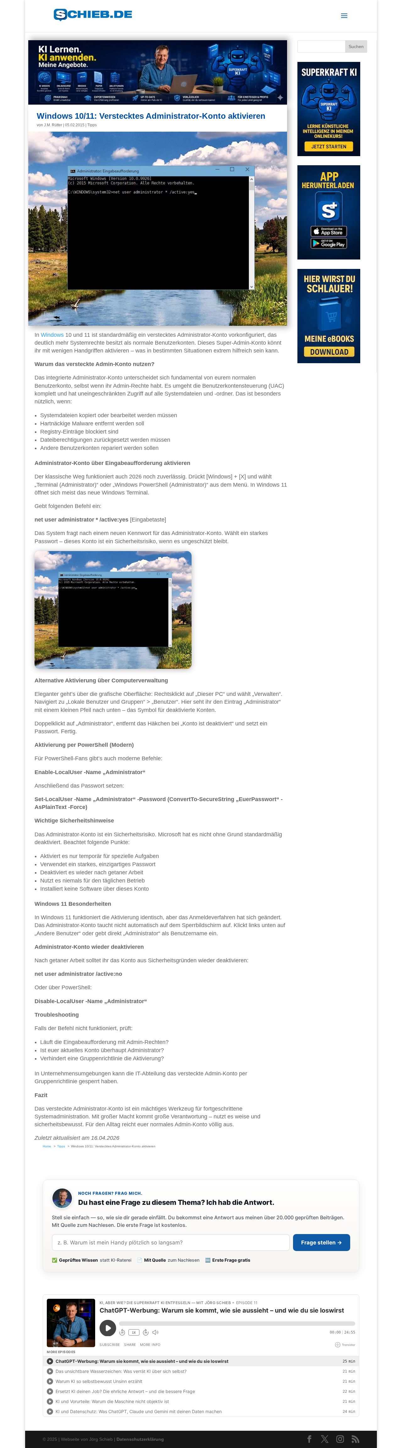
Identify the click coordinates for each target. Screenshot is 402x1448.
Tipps (92, 125)
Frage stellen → (321, 1242)
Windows (52, 335)
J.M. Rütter (53, 125)
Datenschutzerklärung (140, 1439)
